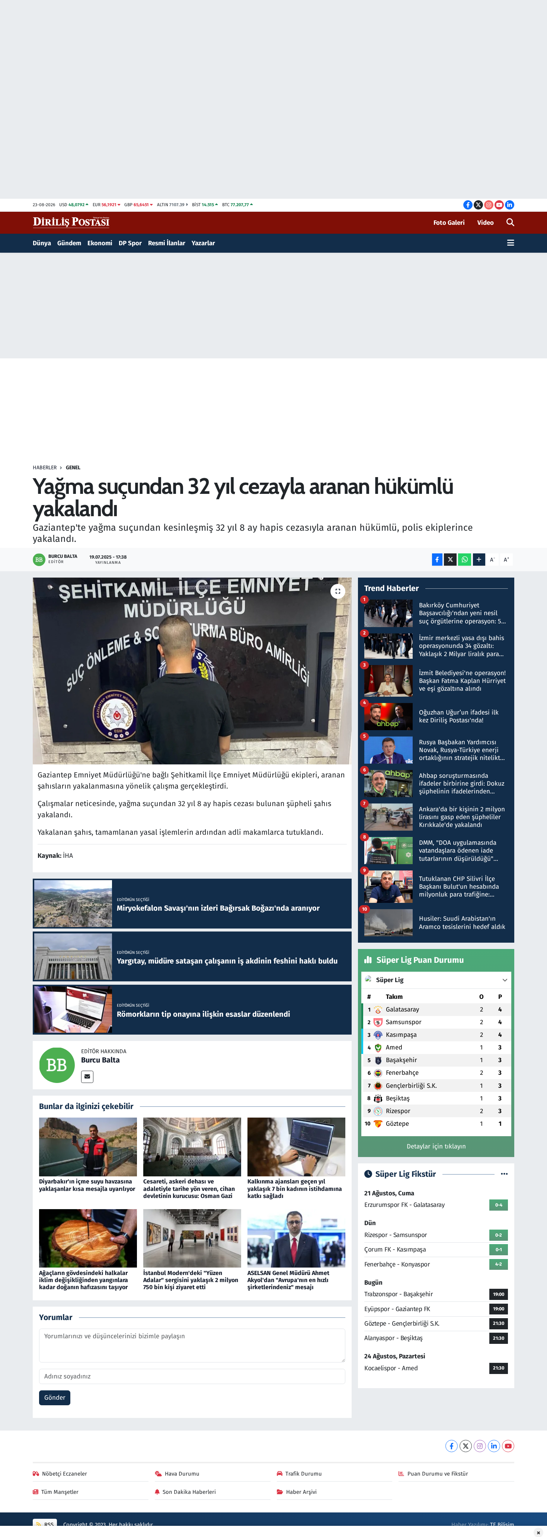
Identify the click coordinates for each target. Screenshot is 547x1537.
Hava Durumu (182, 1473)
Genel (73, 467)
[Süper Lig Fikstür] (504, 1174)
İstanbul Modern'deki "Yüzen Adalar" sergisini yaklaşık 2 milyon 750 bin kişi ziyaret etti (190, 1280)
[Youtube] (508, 1446)
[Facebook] (451, 1446)
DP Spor (130, 243)
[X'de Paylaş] (450, 559)
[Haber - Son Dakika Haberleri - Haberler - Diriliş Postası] (72, 222)
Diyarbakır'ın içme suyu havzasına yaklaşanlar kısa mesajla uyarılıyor (87, 1185)
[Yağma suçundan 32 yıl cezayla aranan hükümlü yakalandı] (192, 671)
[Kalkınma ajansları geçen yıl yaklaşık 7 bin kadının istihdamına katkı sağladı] (296, 1147)
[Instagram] (480, 1446)
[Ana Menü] (510, 243)
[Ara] (510, 223)
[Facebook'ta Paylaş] (437, 559)
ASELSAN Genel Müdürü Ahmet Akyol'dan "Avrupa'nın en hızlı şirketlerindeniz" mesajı (288, 1280)
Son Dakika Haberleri (189, 1492)
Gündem (69, 243)
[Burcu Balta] (57, 1064)
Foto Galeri (449, 223)
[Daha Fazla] (479, 559)
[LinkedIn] (494, 1446)
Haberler (45, 467)
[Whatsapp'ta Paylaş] (464, 559)
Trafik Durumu (303, 1473)
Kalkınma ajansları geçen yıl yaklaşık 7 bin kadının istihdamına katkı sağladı (294, 1188)
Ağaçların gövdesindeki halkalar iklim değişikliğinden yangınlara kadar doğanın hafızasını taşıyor (83, 1280)
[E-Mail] (87, 1077)
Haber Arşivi (301, 1492)
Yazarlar (203, 243)
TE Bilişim (502, 1524)
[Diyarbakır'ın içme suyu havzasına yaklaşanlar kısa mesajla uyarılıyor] (88, 1147)
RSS (48, 1524)
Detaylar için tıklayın (436, 1146)
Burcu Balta (100, 1059)
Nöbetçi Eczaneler (64, 1473)
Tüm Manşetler (60, 1492)
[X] (466, 1446)
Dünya (42, 243)
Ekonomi (99, 243)
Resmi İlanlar (166, 243)
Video (485, 223)
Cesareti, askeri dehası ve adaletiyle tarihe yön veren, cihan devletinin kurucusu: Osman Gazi (189, 1188)
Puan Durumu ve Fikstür (437, 1473)
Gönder (54, 1398)
